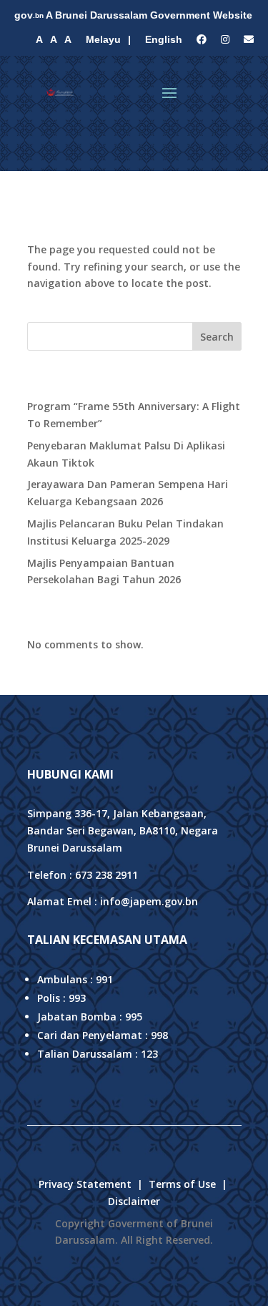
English (163, 39)
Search (217, 336)
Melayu (103, 39)
